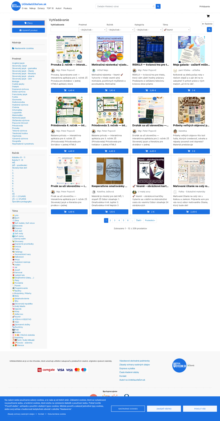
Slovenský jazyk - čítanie (23, 71)
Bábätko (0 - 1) (18, 157)
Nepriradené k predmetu (23, 144)
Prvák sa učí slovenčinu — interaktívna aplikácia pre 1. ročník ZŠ (69, 186)
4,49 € (71, 90)
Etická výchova (18, 92)
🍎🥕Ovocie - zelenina (22, 343)
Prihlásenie (205, 6)
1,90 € (112, 90)
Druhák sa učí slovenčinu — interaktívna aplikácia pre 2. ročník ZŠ (150, 125)
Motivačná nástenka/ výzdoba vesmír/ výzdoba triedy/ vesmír (110, 64)
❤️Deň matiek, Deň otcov (23, 223)
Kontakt (41, 414)
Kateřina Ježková (105, 191)
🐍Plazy (15, 280)
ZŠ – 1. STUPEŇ (19, 196)
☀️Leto (15, 215)
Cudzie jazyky (18, 84)
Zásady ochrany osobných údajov (21, 414)
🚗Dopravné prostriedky (23, 244)
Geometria (16, 99)
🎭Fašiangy (17, 252)
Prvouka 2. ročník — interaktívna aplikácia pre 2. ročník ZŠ (69, 64)
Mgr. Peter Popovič (65, 70)
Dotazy (41, 8)
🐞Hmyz (16, 259)
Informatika (17, 110)
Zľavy (30, 23)
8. (13, 189)
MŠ (13, 162)
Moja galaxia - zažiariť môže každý (191, 64)
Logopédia (17, 112)
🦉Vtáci (15, 322)
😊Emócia (16, 246)
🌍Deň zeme (18, 236)
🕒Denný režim (19, 239)
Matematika (17, 115)
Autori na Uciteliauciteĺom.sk (132, 379)
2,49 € (193, 211)
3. (13, 176)
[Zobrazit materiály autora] (53, 70)
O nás (24, 8)
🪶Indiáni (16, 265)
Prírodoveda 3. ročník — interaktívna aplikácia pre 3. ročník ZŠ (110, 125)
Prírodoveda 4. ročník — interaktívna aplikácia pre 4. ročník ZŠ (69, 125)
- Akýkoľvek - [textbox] (86, 29)
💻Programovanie (20, 288)
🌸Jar (14, 267)
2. (13, 173)
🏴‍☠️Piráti (15, 330)
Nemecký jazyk (19, 118)
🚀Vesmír (16, 317)
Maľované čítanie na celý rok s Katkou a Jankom (191, 186)
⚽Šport (15, 218)
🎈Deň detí (17, 231)
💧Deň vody (17, 233)
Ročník (110, 24)
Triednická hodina (20, 133)
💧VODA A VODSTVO (21, 319)
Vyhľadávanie (57, 24)
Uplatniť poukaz (30, 30)
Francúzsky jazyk (19, 94)
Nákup (32, 8)
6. (13, 183)
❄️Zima (15, 220)
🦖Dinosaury (17, 241)
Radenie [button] (208, 23)
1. (12, 170)
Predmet (83, 24)
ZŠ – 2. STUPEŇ (19, 199)
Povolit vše (200, 408)
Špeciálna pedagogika (21, 201)
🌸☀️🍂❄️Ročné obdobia (23, 335)
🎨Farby (15, 249)
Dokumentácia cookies (57, 414)
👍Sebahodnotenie (20, 298)
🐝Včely (15, 311)
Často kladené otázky (129, 372)
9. (13, 191)
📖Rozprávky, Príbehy (21, 293)
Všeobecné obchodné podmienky (134, 360)
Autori (58, 8)
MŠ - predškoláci (19, 165)
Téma (165, 24)
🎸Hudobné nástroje (21, 262)
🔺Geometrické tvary (21, 254)
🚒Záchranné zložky (21, 324)
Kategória (139, 24)
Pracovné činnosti (20, 123)
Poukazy (68, 8)
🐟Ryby (15, 296)
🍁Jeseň (16, 270)
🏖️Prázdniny (17, 337)
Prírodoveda (17, 125)
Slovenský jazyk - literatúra (24, 73)
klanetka (183, 131)
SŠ (13, 194)
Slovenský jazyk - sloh (22, 79)
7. (12, 186)
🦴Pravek (16, 285)
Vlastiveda (16, 136)
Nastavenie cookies (24, 48)
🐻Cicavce (17, 228)
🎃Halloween (18, 257)
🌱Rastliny (16, 291)
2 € (153, 211)
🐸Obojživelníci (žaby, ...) (23, 278)
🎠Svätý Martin (18, 306)
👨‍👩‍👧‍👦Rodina (16, 332)
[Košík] (208, 16)
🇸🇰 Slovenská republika (22, 304)
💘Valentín (17, 309)
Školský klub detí (19, 168)
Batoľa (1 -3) (17, 160)
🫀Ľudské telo (18, 275)
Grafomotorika (18, 102)
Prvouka (15, 128)
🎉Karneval (17, 272)
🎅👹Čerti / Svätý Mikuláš (23, 340)
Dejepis (15, 86)
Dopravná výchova (20, 89)
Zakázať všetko (164, 408)
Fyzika (15, 97)
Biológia (15, 81)
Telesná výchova (19, 131)
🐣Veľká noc (17, 314)
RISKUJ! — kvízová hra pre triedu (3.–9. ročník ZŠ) (150, 64)
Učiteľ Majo (102, 70)
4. (13, 178)
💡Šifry (15, 301)
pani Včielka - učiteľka (189, 70)
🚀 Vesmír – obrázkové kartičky (150, 186)
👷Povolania (17, 283)
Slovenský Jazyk (19, 66)
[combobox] (92, 29)
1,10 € (112, 211)
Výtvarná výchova (20, 138)
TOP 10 (50, 8)
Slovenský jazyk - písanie (23, 76)
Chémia (15, 107)
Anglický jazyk (18, 63)
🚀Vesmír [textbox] (168, 29)
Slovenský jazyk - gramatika (24, 68)
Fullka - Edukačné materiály (192, 191)
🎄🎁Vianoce (18, 345)
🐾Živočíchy (17, 327)
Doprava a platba (127, 368)
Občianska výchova (20, 120)
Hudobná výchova (20, 105)
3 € (193, 90)
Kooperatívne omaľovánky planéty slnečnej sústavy (110, 186)
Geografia (16, 141)
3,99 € (153, 90)
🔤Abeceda (17, 226)
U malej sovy (144, 191)
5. (13, 181)
